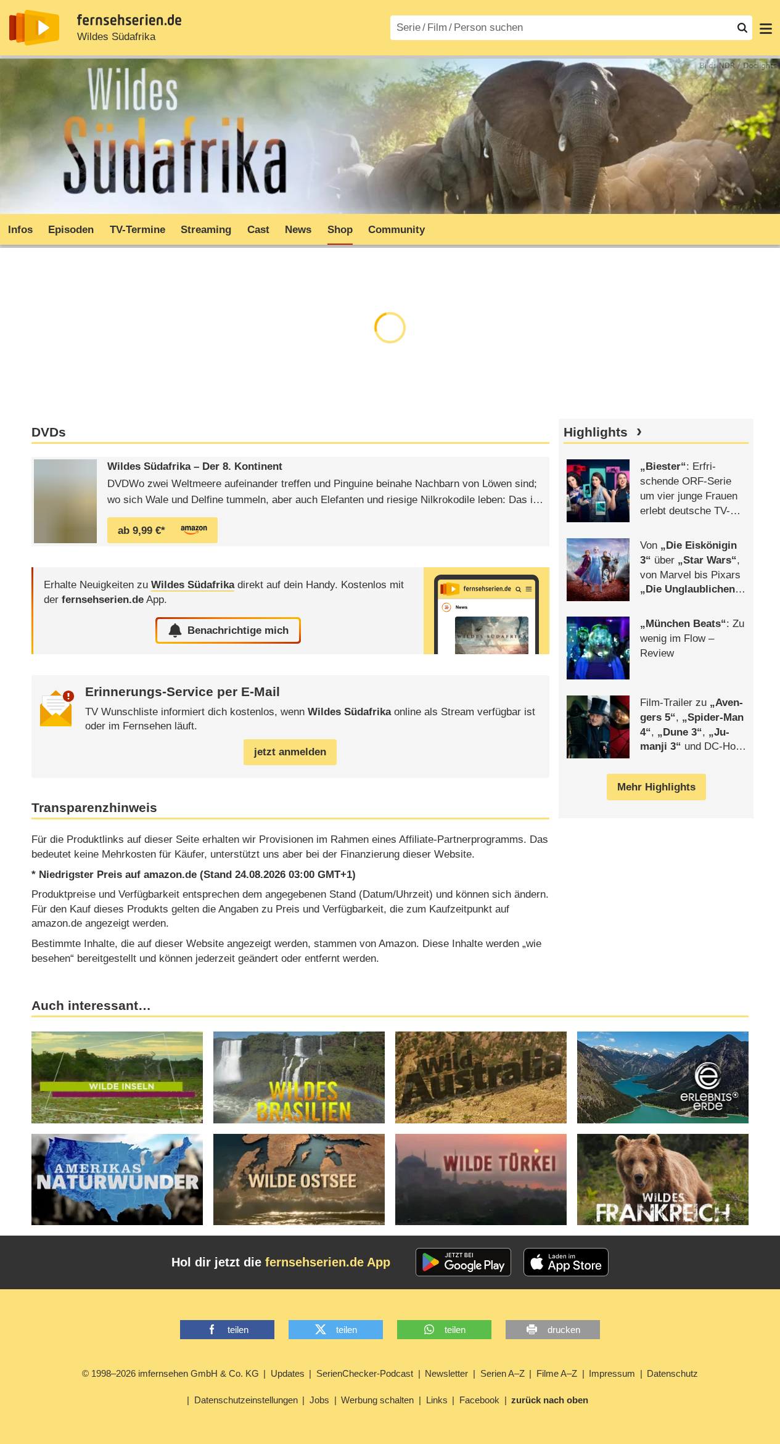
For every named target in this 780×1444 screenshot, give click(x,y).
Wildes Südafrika (116, 37)
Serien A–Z (502, 1373)
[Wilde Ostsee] (299, 1179)
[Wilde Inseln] (117, 1077)
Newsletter (446, 1373)
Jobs (319, 1400)
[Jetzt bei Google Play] (463, 1262)
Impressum (612, 1373)
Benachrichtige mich (238, 630)
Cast (258, 230)
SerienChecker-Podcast (364, 1373)
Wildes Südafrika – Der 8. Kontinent (194, 466)
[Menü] (765, 28)
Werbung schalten (377, 1400)
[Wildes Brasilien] (299, 1077)
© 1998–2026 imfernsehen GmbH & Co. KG (170, 1373)
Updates (288, 1373)
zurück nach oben (549, 1400)
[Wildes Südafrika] (486, 610)
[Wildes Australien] (481, 1077)
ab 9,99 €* (141, 530)
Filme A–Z (556, 1373)
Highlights (596, 432)
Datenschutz (672, 1373)
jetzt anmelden (290, 752)
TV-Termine (137, 230)
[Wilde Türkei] (481, 1179)
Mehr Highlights (656, 787)
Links (437, 1400)
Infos (20, 230)
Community (396, 230)
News (298, 230)
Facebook (479, 1400)
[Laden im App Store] (566, 1262)
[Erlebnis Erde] (663, 1077)
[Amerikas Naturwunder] (117, 1179)
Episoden (71, 230)
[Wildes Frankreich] (663, 1179)
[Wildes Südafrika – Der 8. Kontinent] (65, 501)
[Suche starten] (742, 27)
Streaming (206, 230)
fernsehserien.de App (327, 1262)
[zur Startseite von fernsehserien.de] (34, 28)
